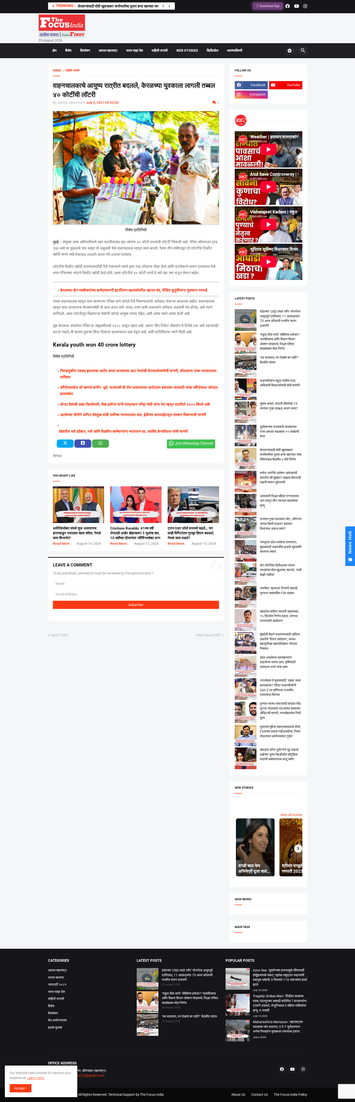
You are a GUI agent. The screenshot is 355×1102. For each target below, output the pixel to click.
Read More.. (62, 543)
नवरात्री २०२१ (57, 984)
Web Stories (187, 50)
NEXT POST (59, 635)
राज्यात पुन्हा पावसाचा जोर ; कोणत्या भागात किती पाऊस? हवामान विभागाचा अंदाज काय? (280, 523)
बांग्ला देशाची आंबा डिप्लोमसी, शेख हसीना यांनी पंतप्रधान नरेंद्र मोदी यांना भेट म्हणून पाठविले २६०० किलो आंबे (135, 404)
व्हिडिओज (212, 50)
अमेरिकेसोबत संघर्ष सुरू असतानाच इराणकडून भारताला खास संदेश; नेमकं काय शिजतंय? (77, 533)
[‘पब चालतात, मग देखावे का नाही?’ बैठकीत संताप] (147, 1025)
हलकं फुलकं (55, 1027)
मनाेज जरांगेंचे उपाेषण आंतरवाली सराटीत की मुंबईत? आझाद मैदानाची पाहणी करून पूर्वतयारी (280, 477)
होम (54, 50)
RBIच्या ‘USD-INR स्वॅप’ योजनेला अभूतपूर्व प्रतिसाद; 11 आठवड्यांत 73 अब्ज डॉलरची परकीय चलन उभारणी (187, 975)
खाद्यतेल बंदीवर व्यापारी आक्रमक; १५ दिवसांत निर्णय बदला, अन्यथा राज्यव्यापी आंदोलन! (279, 616)
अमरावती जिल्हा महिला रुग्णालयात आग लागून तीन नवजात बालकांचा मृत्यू (279, 500)
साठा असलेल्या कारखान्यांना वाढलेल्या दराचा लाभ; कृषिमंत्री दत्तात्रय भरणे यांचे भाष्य (278, 662)
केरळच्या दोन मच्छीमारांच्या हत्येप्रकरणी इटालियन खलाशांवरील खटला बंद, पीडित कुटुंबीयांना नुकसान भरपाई (133, 290)
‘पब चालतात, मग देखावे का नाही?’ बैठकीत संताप (189, 1016)
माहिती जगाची (160, 50)
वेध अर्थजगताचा (57, 1020)
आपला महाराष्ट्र (108, 50)
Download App (269, 6)
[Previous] (163, 6)
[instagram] (305, 6)
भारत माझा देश (134, 50)
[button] (291, 50)
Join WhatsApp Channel (194, 443)
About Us (238, 1094)
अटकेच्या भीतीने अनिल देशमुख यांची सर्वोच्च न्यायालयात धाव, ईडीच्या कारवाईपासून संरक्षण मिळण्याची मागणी (133, 414)
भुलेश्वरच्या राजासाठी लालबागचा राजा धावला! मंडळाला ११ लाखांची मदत (123, 6)
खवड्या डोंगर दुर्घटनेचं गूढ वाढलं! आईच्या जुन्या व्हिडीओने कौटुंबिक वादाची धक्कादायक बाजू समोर (279, 754)
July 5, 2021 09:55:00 (102, 103)
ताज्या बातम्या (56, 977)
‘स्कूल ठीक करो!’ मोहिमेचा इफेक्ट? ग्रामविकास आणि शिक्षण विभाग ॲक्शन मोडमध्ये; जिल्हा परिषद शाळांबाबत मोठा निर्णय (190, 998)
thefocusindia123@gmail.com (81, 1075)
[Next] (169, 6)
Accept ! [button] (20, 1088)
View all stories (291, 815)
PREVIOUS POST (208, 635)
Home (57, 70)
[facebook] (287, 6)
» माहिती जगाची (70, 70)
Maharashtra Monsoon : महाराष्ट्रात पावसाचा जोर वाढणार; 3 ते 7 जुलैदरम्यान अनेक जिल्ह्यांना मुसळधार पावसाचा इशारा (278, 1026)
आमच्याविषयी (234, 50)
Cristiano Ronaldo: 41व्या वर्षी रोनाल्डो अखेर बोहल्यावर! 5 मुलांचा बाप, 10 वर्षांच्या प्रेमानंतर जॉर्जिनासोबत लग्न (135, 533)
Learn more (35, 1078)
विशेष (68, 50)
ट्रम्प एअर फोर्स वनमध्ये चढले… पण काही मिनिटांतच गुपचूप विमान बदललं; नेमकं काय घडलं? (191, 533)
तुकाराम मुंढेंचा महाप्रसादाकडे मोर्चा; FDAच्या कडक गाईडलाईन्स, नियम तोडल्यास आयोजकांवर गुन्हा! (280, 731)
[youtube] (296, 6)
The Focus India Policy (290, 1094)
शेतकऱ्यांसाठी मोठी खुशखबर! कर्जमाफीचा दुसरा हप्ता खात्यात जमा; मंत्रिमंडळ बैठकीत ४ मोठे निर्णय (281, 454)
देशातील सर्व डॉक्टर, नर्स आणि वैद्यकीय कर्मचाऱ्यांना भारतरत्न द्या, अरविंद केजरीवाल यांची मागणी (123, 431)
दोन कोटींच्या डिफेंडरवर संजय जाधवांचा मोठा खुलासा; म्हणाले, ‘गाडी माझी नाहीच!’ (281, 570)
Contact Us (259, 1094)
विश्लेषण (85, 50)
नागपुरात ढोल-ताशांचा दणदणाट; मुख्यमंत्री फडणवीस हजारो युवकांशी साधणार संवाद (280, 546)
